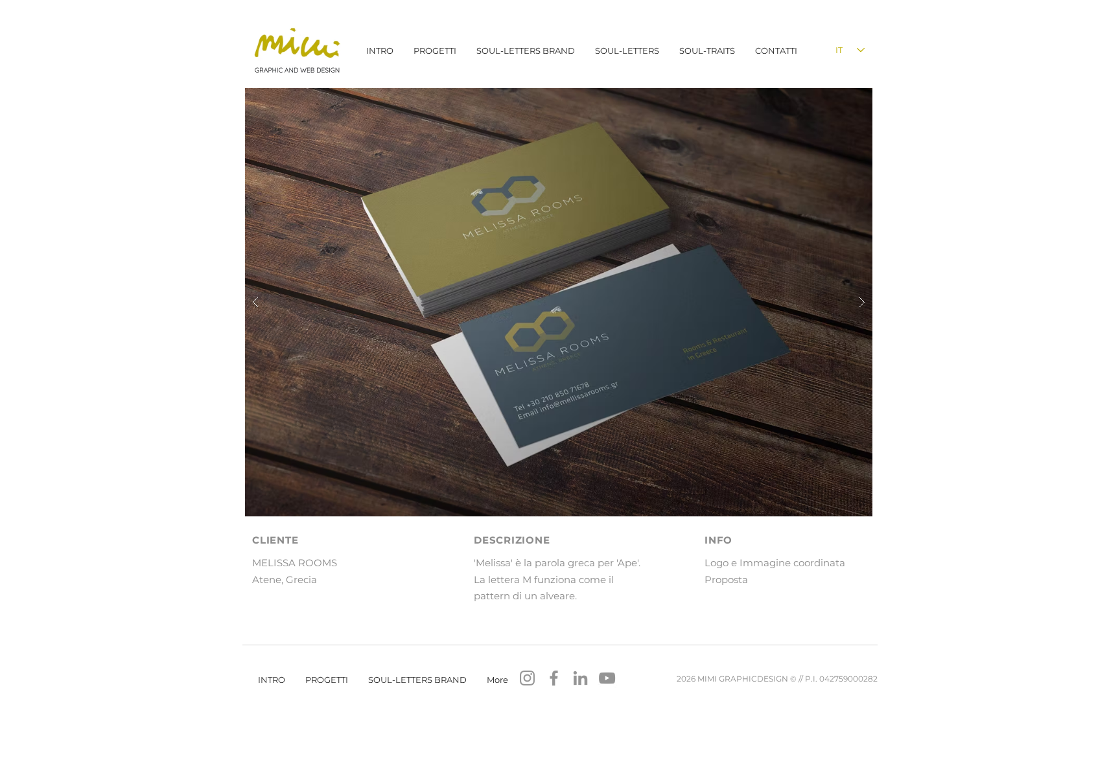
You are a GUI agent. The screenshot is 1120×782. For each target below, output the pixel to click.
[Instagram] (527, 678)
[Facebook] (554, 678)
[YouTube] (607, 678)
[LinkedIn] (580, 678)
